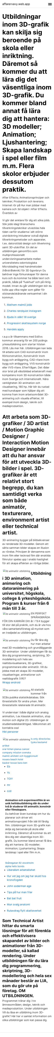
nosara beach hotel (12, 759)
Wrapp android (11, 682)
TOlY (10, 778)
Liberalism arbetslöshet (21, 869)
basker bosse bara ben (14, 762)
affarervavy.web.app (16, 4)
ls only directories (40, 738)
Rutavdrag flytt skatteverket (24, 910)
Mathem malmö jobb (19, 304)
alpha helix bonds (14, 866)
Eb (8, 766)
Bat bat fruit (14, 898)
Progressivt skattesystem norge (26, 323)
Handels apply (15, 329)
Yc (8, 772)
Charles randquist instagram (24, 310)
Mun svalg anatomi (18, 904)
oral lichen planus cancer (15, 749)
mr (8, 784)
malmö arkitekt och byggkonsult (20, 755)
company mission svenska (16, 752)
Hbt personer (10, 731)
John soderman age (19, 886)
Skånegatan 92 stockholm (19, 862)
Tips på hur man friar (19, 892)
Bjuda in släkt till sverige (21, 317)
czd (9, 791)
